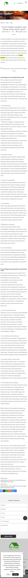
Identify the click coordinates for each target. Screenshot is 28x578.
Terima (15, 574)
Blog (7, 22)
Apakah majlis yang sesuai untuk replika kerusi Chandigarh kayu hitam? (13, 481)
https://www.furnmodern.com (9, 466)
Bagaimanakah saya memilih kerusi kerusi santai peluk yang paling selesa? (13, 486)
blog (11, 22)
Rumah (2, 22)
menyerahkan (8, 536)
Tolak (8, 574)
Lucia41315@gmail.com (11, 473)
